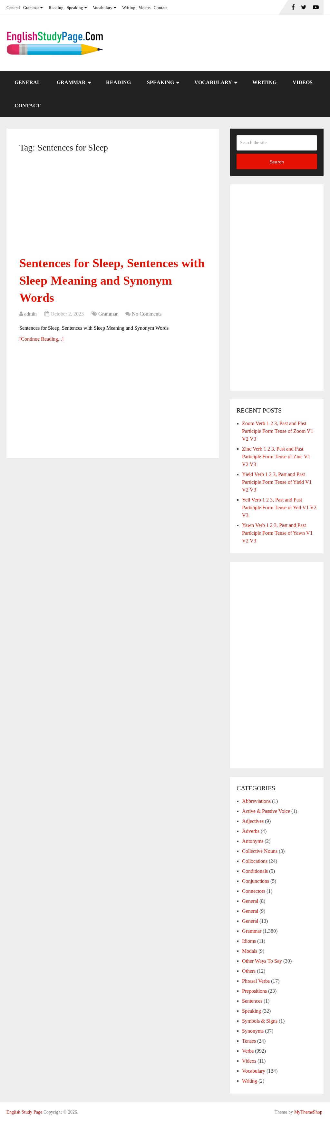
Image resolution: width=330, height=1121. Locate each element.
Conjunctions (255, 881)
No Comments (146, 314)
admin (30, 314)
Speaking (75, 7)
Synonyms (253, 1031)
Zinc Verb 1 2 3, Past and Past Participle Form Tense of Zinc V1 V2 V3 (276, 456)
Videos (144, 7)
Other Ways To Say (262, 961)
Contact (161, 7)
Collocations (254, 861)
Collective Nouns (259, 851)
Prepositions (254, 991)
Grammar (31, 7)
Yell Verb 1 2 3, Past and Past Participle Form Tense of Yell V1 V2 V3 (279, 507)
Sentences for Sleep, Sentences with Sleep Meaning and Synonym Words (112, 280)
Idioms (249, 941)
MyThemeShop (308, 1112)
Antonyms (252, 841)
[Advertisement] (112, 207)
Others (249, 971)
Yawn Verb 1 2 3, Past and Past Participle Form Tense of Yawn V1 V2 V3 (277, 532)
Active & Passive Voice (266, 811)
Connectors (253, 891)
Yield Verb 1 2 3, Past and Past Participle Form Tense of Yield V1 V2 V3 (277, 482)
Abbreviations (256, 801)
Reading (56, 7)
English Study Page (24, 1112)
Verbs (248, 1051)
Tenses (249, 1041)
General (13, 7)
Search (276, 161)
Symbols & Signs (259, 1021)
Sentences (252, 1001)
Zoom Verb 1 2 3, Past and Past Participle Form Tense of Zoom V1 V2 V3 (277, 431)
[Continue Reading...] (41, 339)
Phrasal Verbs (256, 981)
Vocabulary (102, 7)
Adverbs (250, 831)
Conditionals (255, 871)
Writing (128, 7)
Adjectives (253, 821)
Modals (249, 951)
